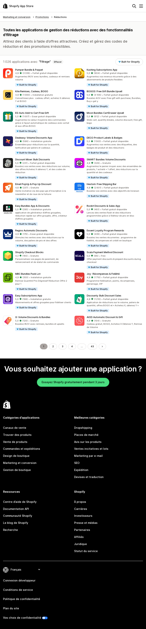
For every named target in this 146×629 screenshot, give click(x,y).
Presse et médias (86, 522)
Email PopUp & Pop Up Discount (33, 184)
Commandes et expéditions (21, 448)
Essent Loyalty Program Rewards (105, 230)
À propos (80, 501)
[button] (37, 77)
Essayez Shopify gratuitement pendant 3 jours (73, 382)
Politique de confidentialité (21, 599)
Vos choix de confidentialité (22, 617)
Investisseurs (83, 515)
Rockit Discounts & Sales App (103, 205)
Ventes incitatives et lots (91, 448)
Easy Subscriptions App (28, 295)
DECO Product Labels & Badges (104, 137)
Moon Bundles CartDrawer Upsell (105, 112)
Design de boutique (16, 455)
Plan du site (11, 608)
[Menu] (141, 6)
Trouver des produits (17, 434)
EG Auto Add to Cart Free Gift (32, 112)
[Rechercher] (134, 6)
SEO (76, 462)
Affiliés (79, 537)
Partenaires (82, 529)
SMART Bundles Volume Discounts (106, 159)
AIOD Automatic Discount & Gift (105, 317)
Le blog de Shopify (15, 522)
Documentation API (16, 508)
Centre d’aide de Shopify (19, 501)
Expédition (81, 470)
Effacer (58, 62)
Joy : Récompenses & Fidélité (103, 273)
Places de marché (86, 434)
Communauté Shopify (17, 515)
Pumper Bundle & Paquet (29, 69)
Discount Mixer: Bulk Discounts (32, 159)
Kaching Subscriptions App (102, 69)
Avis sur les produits (88, 441)
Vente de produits (15, 441)
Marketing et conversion (19, 462)
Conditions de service (18, 589)
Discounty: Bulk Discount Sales (104, 295)
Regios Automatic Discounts (31, 230)
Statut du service (86, 551)
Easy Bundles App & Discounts (32, 205)
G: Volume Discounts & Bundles (32, 317)
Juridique (80, 544)
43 (92, 346)
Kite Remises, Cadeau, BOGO (31, 91)
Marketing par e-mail (88, 455)
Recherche (10, 529)
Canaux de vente (14, 427)
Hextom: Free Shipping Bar (102, 184)
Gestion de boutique (17, 470)
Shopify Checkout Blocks (29, 252)
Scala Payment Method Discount (105, 252)
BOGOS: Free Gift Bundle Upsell (104, 91)
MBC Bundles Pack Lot (27, 273)
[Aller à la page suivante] (102, 346)
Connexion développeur (19, 580)
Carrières (80, 508)
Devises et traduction (89, 477)
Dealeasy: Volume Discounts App (33, 137)
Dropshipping (83, 427)
